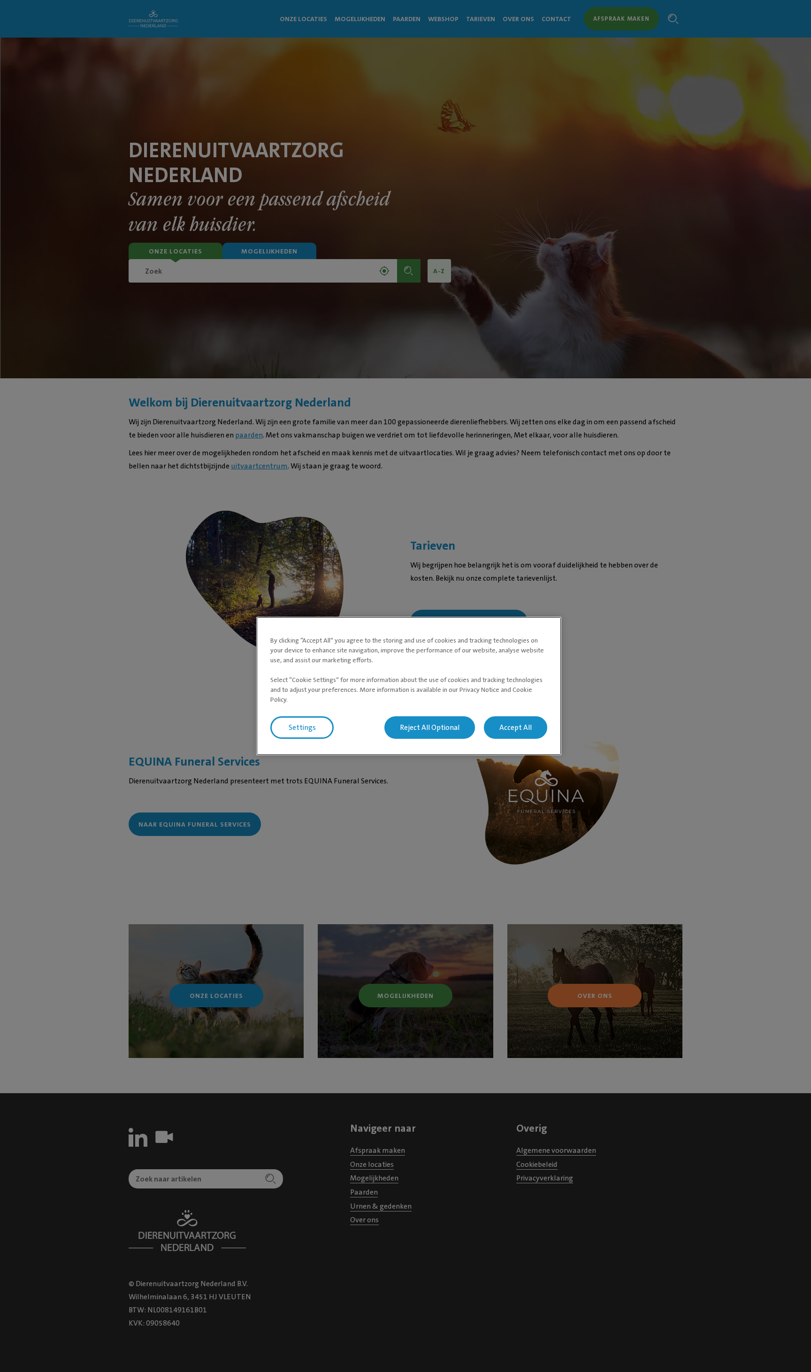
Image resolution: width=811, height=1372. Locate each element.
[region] (408, 686)
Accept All (515, 727)
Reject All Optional (429, 727)
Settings (302, 727)
